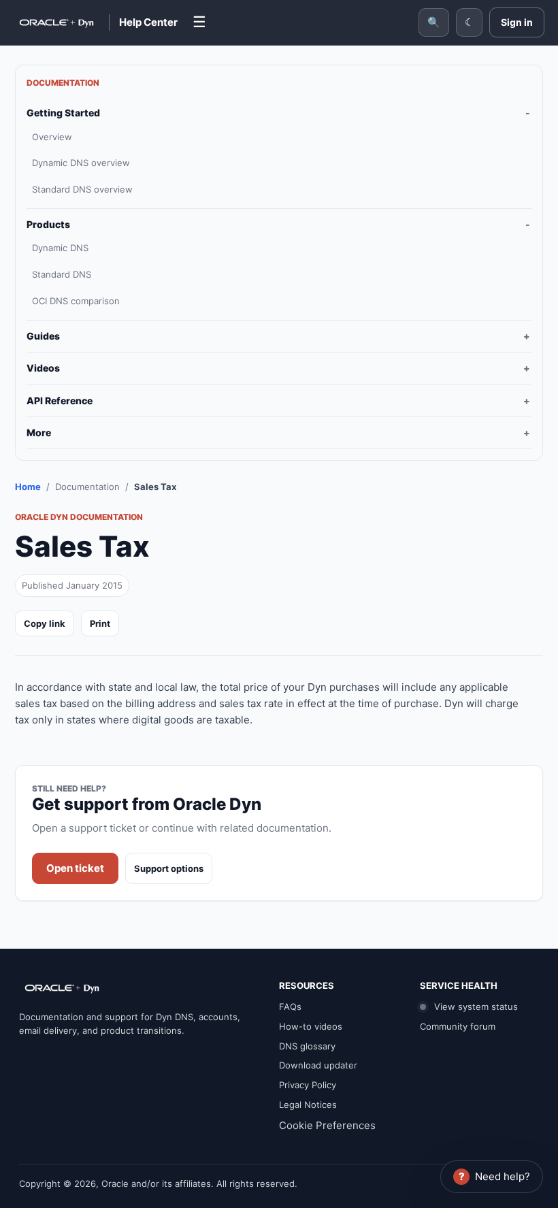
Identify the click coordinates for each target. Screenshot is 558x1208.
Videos (43, 368)
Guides (43, 336)
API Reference (60, 400)
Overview (52, 136)
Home (28, 486)
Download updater (318, 1065)
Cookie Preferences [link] (327, 1125)
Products (48, 224)
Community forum (457, 1026)
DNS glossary (307, 1046)
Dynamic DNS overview (81, 162)
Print (100, 623)
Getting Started (63, 112)
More (39, 432)
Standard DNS (61, 274)
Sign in (517, 22)
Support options (168, 868)
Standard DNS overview (82, 189)
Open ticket (75, 868)
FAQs (290, 1006)
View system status (474, 1006)
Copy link (44, 623)
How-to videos (310, 1026)
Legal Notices (308, 1104)
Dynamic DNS (60, 247)
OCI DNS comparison (76, 300)
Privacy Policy (307, 1084)
